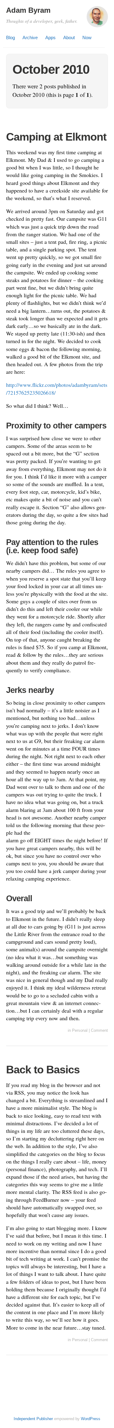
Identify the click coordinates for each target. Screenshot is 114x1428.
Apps (50, 37)
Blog (10, 37)
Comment (99, 1030)
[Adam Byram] (97, 19)
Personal (80, 1030)
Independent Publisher (33, 1418)
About (69, 37)
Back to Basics (43, 1069)
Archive (30, 37)
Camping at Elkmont (56, 137)
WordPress (90, 1418)
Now (87, 37)
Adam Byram (28, 10)
